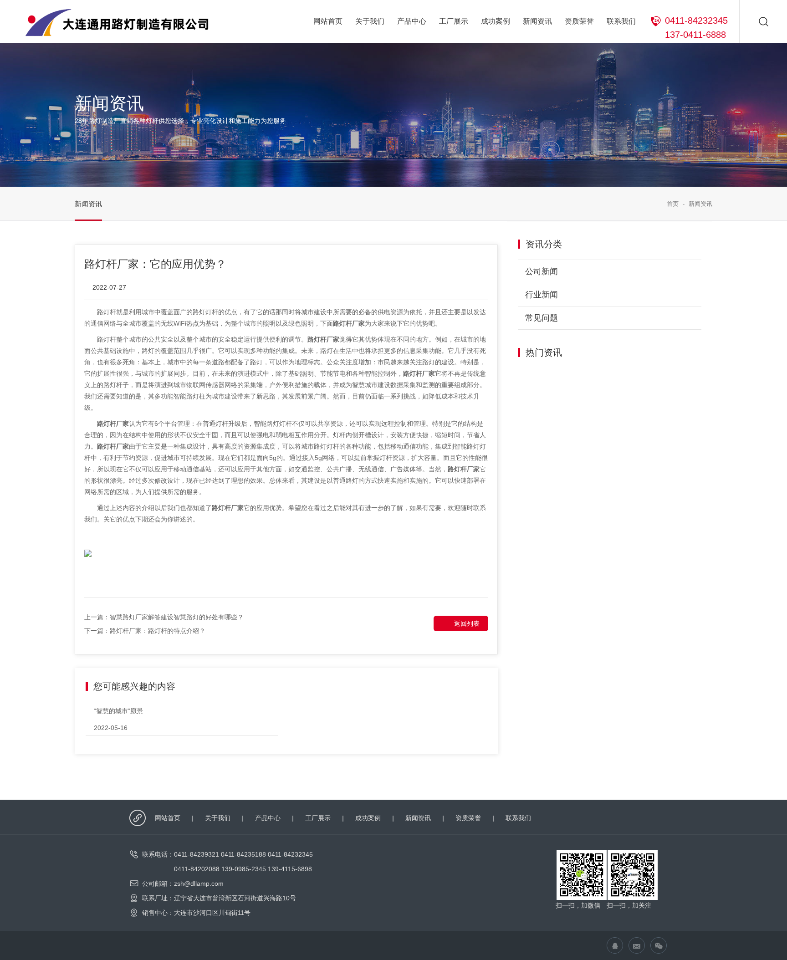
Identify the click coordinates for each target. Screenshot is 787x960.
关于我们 (369, 21)
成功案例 (495, 21)
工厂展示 (453, 21)
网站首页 (327, 21)
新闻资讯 (537, 21)
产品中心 (411, 21)
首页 (673, 203)
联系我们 (621, 21)
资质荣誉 (579, 21)
